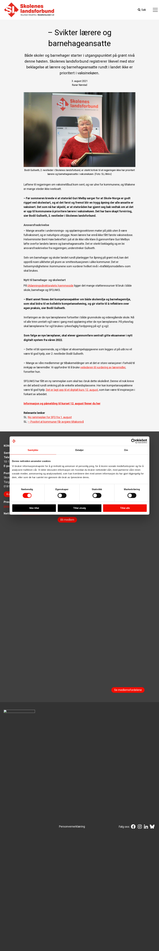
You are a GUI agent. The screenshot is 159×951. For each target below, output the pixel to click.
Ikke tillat (34, 508)
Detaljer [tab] (79, 450)
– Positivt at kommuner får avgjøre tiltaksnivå (56, 421)
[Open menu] (155, 9)
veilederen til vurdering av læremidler (102, 367)
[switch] (62, 495)
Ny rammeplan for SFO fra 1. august (50, 417)
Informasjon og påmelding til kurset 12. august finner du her (62, 403)
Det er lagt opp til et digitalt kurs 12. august (72, 389)
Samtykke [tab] (33, 450)
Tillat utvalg (79, 508)
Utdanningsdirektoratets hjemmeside (50, 285)
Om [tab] (126, 450)
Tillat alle (125, 508)
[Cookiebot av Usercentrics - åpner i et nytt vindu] (133, 441)
